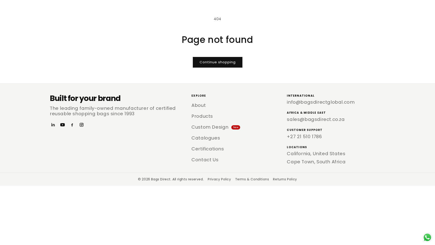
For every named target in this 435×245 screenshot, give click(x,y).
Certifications (207, 149)
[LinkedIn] (53, 125)
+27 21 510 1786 (304, 136)
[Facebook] (72, 125)
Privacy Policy (219, 179)
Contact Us (204, 160)
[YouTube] (62, 125)
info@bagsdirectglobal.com (321, 102)
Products (202, 116)
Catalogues (205, 138)
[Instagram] (81, 125)
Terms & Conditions (252, 179)
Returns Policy (285, 179)
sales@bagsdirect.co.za (316, 119)
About (198, 105)
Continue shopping (218, 62)
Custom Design (214, 127)
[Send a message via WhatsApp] (427, 237)
